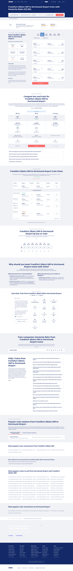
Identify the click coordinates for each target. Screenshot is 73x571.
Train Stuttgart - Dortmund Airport (43, 485)
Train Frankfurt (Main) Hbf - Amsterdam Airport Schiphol (47, 494)
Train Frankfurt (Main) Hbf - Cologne (57, 496)
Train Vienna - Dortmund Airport (42, 483)
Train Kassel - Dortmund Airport (42, 488)
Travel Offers (56, 551)
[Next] (63, 34)
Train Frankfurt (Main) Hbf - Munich (43, 499)
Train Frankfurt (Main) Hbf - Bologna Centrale (44, 479)
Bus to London (22, 552)
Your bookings (53, 1)
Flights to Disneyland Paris (36, 552)
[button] (34, 15)
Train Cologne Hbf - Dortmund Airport (43, 492)
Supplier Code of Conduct (40, 567)
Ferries (25, 1)
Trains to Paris (11, 549)
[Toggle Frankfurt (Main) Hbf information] (62, 437)
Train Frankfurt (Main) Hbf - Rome (42, 481)
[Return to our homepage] (11, 2)
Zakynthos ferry (45, 554)
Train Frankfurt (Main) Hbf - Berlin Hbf (58, 450)
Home (9, 518)
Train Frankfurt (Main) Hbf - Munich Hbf (15, 496)
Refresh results (35, 178)
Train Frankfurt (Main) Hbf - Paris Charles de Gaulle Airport (47, 496)
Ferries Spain (44, 551)
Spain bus (22, 547)
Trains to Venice (12, 551)
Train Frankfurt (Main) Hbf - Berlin (14, 494)
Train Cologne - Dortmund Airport (57, 481)
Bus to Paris (22, 554)
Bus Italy (21, 551)
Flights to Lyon (34, 549)
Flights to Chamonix (35, 547)
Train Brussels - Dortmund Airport (57, 479)
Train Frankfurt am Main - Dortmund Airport (59, 492)
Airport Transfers (57, 549)
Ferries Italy (44, 552)
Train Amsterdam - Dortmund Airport (58, 476)
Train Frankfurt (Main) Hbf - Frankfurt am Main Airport (18, 485)
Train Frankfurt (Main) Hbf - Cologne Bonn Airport (17, 488)
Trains (16, 1)
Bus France (22, 549)
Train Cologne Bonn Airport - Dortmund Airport (17, 479)
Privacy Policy (31, 567)
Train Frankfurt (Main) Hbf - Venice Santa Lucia (17, 483)
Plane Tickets (33, 546)
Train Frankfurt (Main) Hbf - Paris (28, 450)
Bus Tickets (22, 546)
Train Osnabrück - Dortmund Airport (57, 510)
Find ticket (12, 47)
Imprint (19, 567)
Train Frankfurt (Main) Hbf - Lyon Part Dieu (30, 499)
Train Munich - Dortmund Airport (57, 488)
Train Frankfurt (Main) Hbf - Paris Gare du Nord (17, 490)
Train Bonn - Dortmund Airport (56, 499)
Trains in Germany (18, 518)
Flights (22, 1)
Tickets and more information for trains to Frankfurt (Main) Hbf (21, 463)
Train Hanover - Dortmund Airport (57, 483)
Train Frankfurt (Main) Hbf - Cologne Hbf (15, 452)
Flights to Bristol (34, 554)
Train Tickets (11, 546)
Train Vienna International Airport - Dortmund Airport (61, 485)
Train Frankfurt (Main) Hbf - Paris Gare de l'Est (17, 450)
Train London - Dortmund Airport (28, 496)
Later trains (56, 218)
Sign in (63, 1)
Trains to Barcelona (12, 554)
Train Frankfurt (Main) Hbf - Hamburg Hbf (30, 481)
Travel (55, 546)
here (45, 222)
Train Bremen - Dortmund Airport (57, 490)
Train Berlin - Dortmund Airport (28, 485)
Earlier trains (16, 218)
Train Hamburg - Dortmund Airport (29, 494)
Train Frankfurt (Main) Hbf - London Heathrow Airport (32, 488)
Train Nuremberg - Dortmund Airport (15, 481)
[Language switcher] (47, 1)
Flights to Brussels (34, 551)
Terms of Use (24, 567)
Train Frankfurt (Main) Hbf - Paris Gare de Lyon (31, 492)
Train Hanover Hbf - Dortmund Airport (29, 490)
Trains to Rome (11, 547)
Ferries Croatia (45, 549)
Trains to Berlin (11, 552)
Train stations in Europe (58, 547)
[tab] (36, 38)
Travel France (56, 554)
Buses (19, 1)
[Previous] (21, 244)
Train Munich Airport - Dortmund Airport (16, 476)
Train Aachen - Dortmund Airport (14, 499)
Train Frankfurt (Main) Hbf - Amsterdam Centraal (45, 450)
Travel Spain (56, 552)
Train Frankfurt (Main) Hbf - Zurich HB (29, 483)
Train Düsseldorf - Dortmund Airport (15, 492)
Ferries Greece (45, 547)
